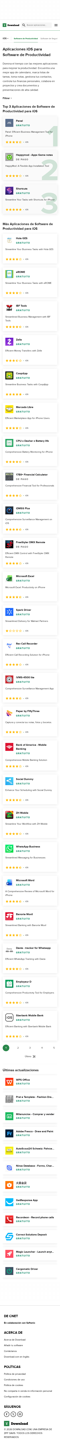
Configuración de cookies (17, 1396)
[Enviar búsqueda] (23, 25)
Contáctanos (10, 1351)
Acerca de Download (15, 1339)
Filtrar (6, 98)
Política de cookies (13, 1385)
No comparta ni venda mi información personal (28, 1391)
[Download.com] (11, 25)
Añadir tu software (13, 1345)
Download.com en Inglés (16, 1356)
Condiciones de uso (14, 1379)
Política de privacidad (15, 1374)
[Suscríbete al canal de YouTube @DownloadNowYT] (20, 1414)
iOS (4, 38)
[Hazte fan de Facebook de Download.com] (6, 1414)
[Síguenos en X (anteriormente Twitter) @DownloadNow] (13, 1414)
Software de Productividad (26, 38)
